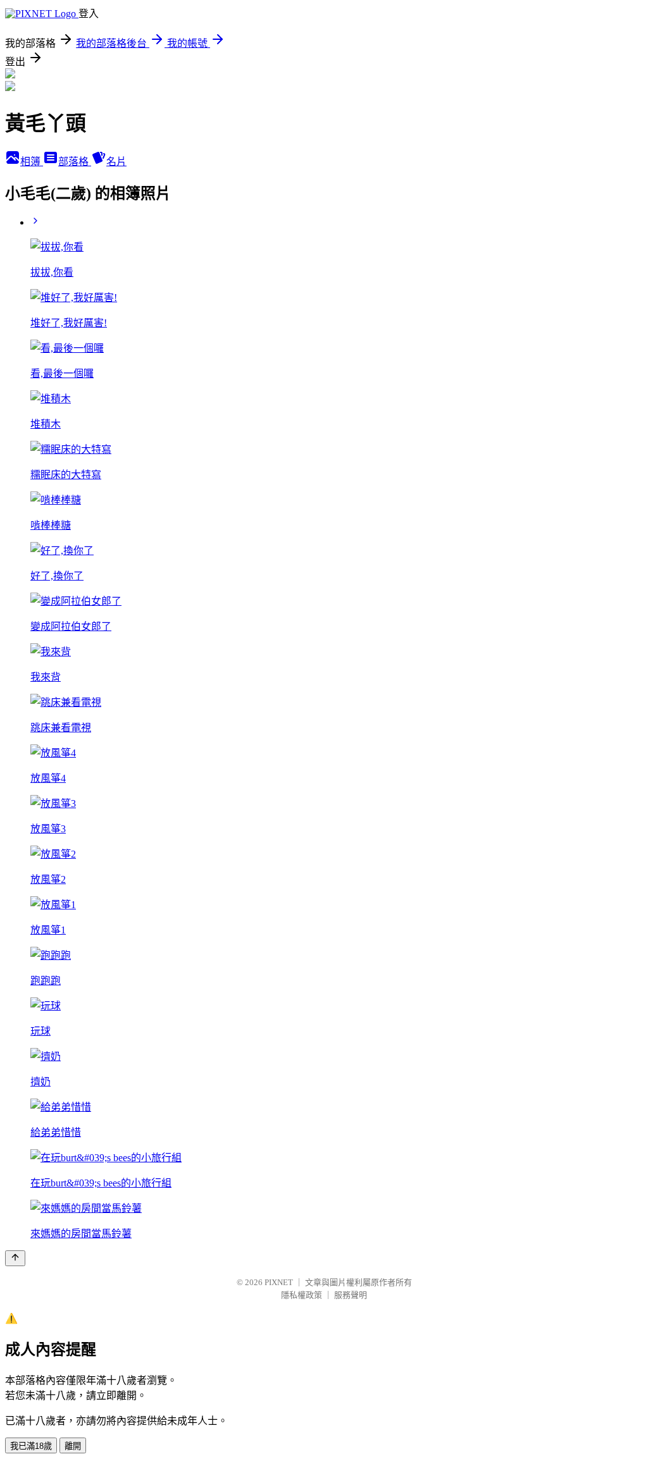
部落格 (74, 161)
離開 (73, 1446)
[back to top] (15, 1258)
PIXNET (279, 1282)
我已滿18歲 (31, 1446)
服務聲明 (350, 1295)
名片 (116, 161)
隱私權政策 (301, 1295)
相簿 (31, 161)
